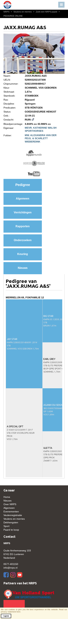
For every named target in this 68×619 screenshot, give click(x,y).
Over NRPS (9, 504)
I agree (6, 616)
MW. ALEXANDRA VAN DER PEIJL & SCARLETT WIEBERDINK (40, 138)
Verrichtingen (23, 212)
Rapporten (23, 226)
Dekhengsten (10, 522)
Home (6, 497)
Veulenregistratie (12, 515)
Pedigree (22, 185)
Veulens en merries (21, 12)
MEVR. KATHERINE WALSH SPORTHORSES (40, 129)
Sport (6, 526)
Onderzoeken (23, 240)
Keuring (22, 254)
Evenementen (11, 511)
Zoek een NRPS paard (45, 12)
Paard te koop (11, 529)
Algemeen (22, 198)
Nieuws (23, 267)
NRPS (6, 12)
